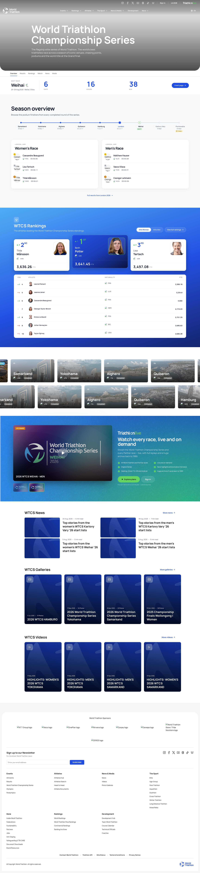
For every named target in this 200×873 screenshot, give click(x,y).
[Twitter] (133, 3)
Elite (151, 778)
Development (133, 11)
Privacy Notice (134, 855)
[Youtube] (138, 3)
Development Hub (108, 818)
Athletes (88, 11)
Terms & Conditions (117, 855)
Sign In (162, 3)
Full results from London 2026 (100, 195)
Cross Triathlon (155, 796)
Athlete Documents (61, 789)
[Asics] (50, 727)
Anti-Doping (10, 837)
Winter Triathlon (155, 800)
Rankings (75, 11)
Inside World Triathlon (14, 818)
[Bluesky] (153, 3)
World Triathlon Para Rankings (65, 822)
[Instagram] (122, 3)
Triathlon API (87, 855)
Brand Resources (12, 848)
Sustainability (11, 825)
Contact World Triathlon (69, 855)
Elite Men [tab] (157, 230)
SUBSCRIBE (77, 762)
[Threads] (143, 3)
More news (168, 512)
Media (54, 73)
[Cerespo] (149, 727)
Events (63, 11)
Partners (9, 829)
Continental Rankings (62, 825)
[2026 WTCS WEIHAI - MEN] (36, 487)
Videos (104, 781)
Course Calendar (108, 825)
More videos (167, 637)
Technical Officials (108, 829)
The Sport (101, 11)
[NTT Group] (25, 727)
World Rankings (59, 818)
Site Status (101, 855)
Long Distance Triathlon (158, 804)
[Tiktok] (148, 3)
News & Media (116, 11)
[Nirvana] (100, 727)
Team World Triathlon (109, 822)
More (144, 11)
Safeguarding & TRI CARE (15, 840)
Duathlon (153, 793)
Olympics (9, 789)
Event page (179, 85)
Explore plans (130, 479)
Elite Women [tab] (144, 230)
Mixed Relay (154, 807)
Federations (10, 822)
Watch (40, 73)
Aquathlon (153, 789)
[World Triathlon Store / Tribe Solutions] (174, 727)
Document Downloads (14, 844)
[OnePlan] (75, 727)
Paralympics (10, 793)
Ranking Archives (60, 829)
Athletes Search (60, 781)
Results (22, 73)
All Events (10, 778)
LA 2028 (174, 3)
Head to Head (59, 785)
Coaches (105, 833)
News (47, 73)
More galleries (166, 569)
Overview (13, 73)
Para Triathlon (155, 785)
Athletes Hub (59, 778)
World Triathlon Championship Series (19, 785)
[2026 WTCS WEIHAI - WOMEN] (20, 487)
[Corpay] (124, 727)
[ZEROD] (100, 740)
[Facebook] (128, 3)
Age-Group (154, 781)
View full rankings (174, 230)
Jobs (8, 833)
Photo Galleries (107, 785)
